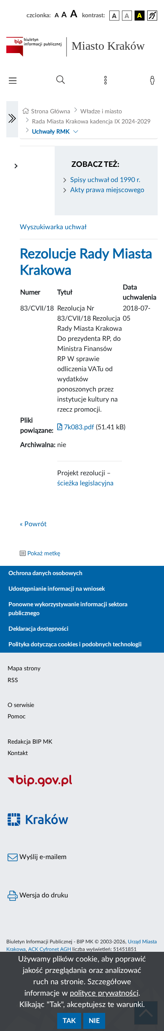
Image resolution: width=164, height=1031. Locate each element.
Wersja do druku (43, 895)
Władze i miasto (101, 112)
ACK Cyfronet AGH (49, 949)
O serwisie (21, 705)
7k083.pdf (78, 427)
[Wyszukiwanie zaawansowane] (60, 80)
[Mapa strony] (107, 82)
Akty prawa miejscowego (107, 190)
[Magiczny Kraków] (82, 824)
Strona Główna (50, 112)
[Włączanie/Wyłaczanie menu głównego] (12, 81)
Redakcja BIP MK (30, 742)
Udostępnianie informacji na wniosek (56, 589)
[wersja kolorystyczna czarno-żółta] (139, 15)
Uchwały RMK (50, 132)
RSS (13, 680)
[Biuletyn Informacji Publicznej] (82, 785)
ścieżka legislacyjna (85, 483)
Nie (94, 1021)
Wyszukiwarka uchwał (53, 227)
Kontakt (18, 753)
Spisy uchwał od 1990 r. (105, 180)
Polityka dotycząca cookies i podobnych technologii (75, 645)
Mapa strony (24, 669)
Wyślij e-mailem (42, 857)
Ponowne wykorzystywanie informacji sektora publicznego (67, 609)
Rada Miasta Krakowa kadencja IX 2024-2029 (91, 122)
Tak (69, 1021)
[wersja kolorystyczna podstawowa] (114, 15)
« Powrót (33, 524)
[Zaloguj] (154, 82)
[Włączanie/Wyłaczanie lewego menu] (12, 119)
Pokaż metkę (43, 554)
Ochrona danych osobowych (45, 573)
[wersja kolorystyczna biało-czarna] (127, 15)
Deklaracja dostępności (38, 629)
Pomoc (17, 717)
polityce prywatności (104, 993)
